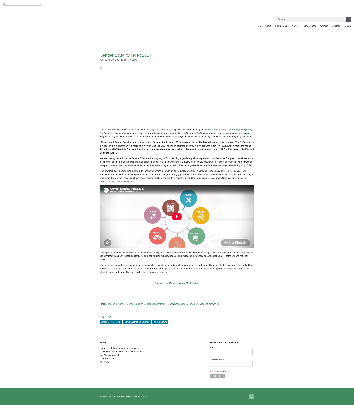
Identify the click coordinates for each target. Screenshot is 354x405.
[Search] (348, 19)
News (295, 26)
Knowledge (179, 304)
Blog (134, 60)
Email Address (217, 359)
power (197, 304)
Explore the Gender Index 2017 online (177, 283)
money (190, 304)
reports (204, 304)
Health (170, 304)
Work (216, 304)
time (211, 304)
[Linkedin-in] (251, 396)
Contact (347, 26)
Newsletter (336, 26)
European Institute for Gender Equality (124, 304)
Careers (324, 26)
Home (260, 26)
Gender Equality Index (155, 304)
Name (213, 347)
